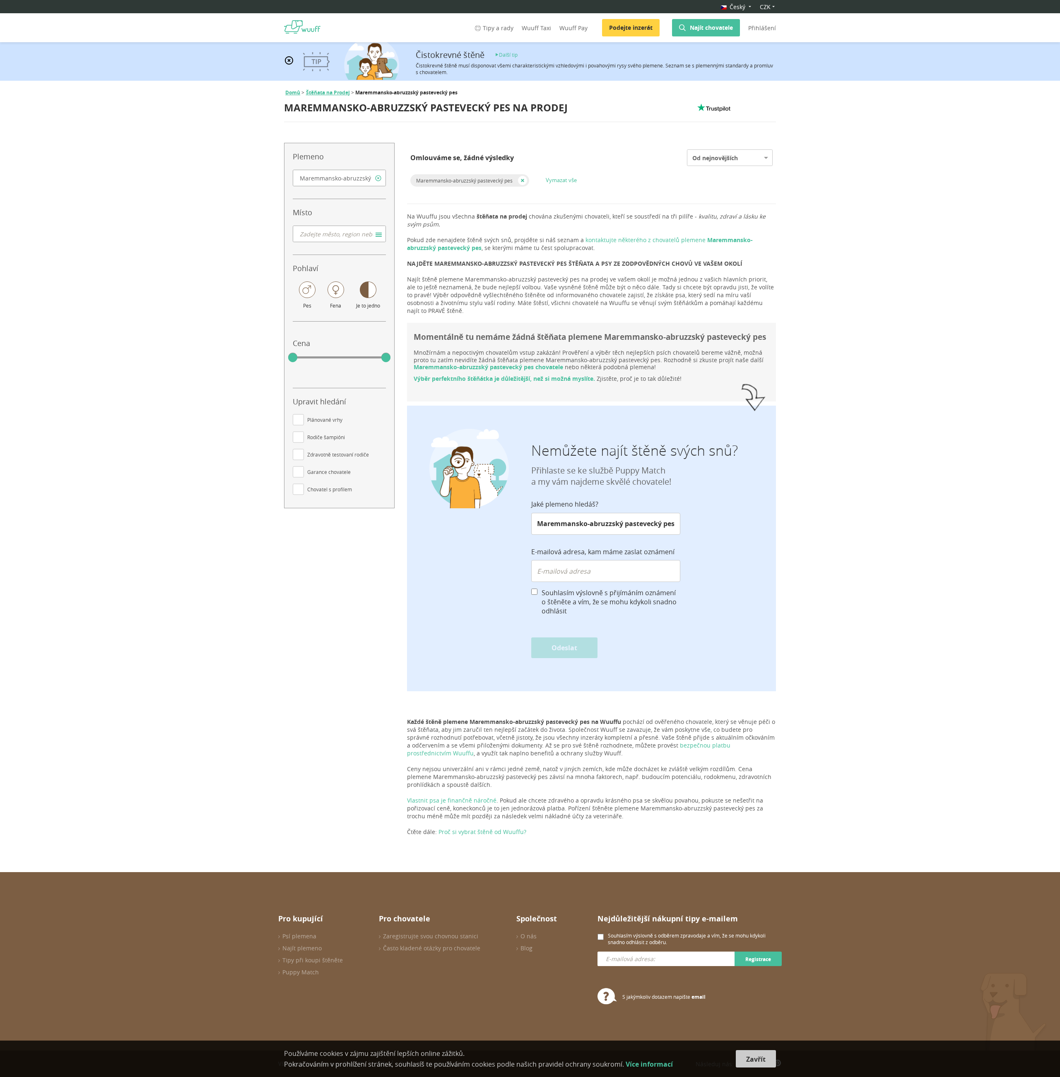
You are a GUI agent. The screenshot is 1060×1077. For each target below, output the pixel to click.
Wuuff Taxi (536, 28)
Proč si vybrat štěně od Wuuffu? (482, 832)
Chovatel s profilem (329, 489)
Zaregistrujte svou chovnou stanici (430, 936)
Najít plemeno (302, 948)
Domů (292, 92)
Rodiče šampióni (326, 437)
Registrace (758, 959)
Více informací (649, 1064)
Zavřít (756, 1059)
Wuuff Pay (573, 28)
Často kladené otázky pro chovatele (431, 948)
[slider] (292, 357)
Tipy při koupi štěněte (312, 960)
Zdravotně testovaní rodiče (338, 454)
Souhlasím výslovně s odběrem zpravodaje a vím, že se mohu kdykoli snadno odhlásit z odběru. (687, 938)
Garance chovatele (329, 472)
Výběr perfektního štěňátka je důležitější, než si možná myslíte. (504, 378)
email (698, 996)
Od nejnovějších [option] (715, 158)
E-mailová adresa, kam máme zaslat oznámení (603, 551)
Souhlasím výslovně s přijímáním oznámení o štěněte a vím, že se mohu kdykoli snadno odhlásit (609, 601)
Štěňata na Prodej (328, 92)
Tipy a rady (498, 28)
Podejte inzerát (631, 27)
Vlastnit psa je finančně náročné (451, 800)
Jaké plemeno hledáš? (564, 504)
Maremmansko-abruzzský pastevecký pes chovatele (488, 367)
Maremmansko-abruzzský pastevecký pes (464, 180)
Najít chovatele (711, 27)
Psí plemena (299, 936)
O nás (528, 936)
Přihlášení (762, 28)
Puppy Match (300, 972)
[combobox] (339, 178)
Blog (526, 948)
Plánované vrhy (324, 419)
